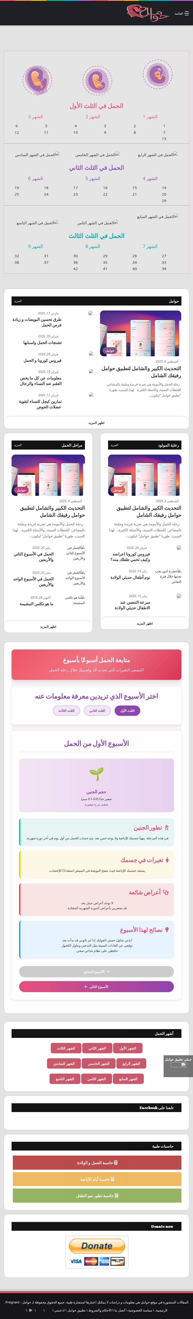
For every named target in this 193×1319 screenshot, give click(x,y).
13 (164, 138)
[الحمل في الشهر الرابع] (157, 151)
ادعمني (59, 1310)
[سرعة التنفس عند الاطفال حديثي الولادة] (178, 595)
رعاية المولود (168, 445)
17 (75, 187)
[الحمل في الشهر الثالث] (37, 78)
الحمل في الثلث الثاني (96, 167)
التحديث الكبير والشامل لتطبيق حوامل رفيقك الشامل (149, 511)
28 (134, 255)
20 (164, 194)
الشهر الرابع (131, 1063)
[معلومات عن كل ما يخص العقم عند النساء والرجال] (91, 371)
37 (46, 262)
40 (134, 268)
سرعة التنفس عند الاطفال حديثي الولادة (132, 604)
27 (164, 255)
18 (46, 187)
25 (17, 194)
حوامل (174, 300)
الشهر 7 (150, 246)
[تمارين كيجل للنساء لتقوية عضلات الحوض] (91, 395)
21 (134, 194)
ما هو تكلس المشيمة (37, 603)
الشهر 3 (35, 116)
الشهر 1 (150, 116)
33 (164, 262)
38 (17, 262)
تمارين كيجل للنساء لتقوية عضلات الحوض (40, 404)
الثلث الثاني (97, 710)
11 (46, 132)
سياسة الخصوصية (140, 1310)
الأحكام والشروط (100, 1310)
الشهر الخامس (98, 1063)
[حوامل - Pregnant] (147, 13)
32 (17, 255)
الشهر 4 (150, 178)
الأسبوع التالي (98, 986)
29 (105, 255)
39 (164, 268)
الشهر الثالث (66, 1048)
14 (164, 187)
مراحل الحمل (72, 445)
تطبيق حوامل (76, 1310)
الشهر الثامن (96, 1078)
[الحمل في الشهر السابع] (157, 213)
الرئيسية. (161, 1310)
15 (134, 187)
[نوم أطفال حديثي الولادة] (167, 577)
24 (46, 194)
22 (105, 194)
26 (164, 200)
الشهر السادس (64, 1063)
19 (17, 187)
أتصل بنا (119, 1310)
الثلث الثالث (66, 710)
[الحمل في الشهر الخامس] (97, 151)
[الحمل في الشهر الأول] (157, 71)
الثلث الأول (127, 710)
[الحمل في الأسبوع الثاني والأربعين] (71, 554)
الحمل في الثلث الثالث (97, 235)
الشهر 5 (92, 178)
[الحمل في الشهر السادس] (37, 151)
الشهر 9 (35, 246)
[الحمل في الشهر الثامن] (97, 219)
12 (17, 132)
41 (105, 268)
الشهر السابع (128, 1078)
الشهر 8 (92, 246)
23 (75, 194)
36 (75, 262)
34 (134, 262)
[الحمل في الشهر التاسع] (37, 219)
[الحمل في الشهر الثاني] (97, 78)
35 (105, 262)
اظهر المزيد (96, 422)
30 (75, 255)
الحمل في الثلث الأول (96, 105)
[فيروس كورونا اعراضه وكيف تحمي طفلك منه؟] (178, 547)
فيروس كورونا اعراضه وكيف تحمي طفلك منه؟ (130, 556)
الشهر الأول (127, 1048)
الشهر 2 (92, 116)
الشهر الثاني (97, 1048)
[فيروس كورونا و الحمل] (91, 354)
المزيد (18, 301)
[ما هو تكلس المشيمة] (71, 604)
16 (105, 187)
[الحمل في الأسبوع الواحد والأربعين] (71, 579)
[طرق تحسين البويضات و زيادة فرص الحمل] (90, 313)
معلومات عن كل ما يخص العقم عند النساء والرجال (41, 380)
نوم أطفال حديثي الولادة (130, 577)
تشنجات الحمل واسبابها (42, 342)
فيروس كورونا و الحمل (43, 360)
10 (75, 132)
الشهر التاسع (65, 1078)
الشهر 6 (35, 178)
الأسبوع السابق (94, 971)
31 (46, 255)
